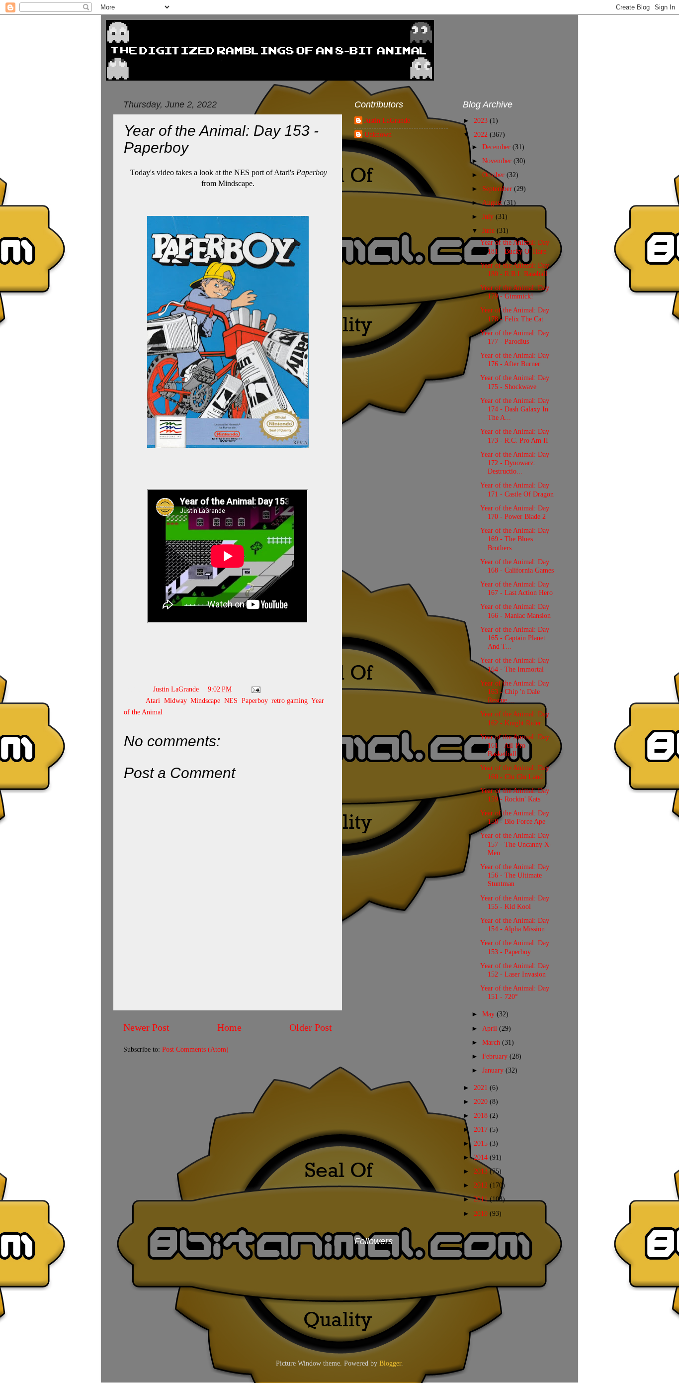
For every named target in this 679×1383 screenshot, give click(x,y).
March (492, 1042)
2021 (482, 1087)
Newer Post (146, 1027)
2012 (482, 1185)
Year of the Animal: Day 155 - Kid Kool (514, 902)
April (490, 1028)
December (497, 147)
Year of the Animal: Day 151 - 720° (514, 992)
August (493, 202)
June (489, 230)
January (494, 1070)
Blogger (390, 1363)
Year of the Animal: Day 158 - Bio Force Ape (514, 817)
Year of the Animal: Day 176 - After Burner (514, 359)
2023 (482, 120)
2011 (482, 1199)
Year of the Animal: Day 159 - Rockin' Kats (514, 795)
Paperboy (254, 700)
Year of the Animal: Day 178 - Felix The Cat (514, 314)
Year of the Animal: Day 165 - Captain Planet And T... (514, 638)
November (497, 161)
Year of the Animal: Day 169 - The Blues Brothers (514, 539)
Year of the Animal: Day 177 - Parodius (514, 337)
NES (231, 700)
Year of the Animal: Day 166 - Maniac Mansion (515, 610)
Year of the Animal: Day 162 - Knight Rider (514, 718)
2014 (482, 1157)
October (494, 175)
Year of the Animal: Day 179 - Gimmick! (514, 292)
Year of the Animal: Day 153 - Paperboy (514, 947)
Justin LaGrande (387, 120)
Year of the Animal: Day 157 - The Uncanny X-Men (516, 844)
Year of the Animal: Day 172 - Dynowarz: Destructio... (514, 463)
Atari (153, 700)
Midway (175, 700)
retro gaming (289, 700)
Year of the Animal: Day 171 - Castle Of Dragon (517, 489)
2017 (482, 1129)
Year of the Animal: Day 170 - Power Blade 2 (514, 512)
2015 (482, 1143)
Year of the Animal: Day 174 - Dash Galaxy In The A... (514, 409)
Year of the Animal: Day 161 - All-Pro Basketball (514, 745)
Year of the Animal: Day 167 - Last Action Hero (516, 588)
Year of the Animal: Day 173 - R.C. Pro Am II (514, 435)
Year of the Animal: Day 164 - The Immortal (514, 664)
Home (229, 1027)
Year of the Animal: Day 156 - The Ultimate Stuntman (514, 875)
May (489, 1014)
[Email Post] (255, 689)
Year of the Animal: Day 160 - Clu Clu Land (514, 772)
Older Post (310, 1027)
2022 (482, 134)
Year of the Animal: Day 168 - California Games (517, 566)
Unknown (378, 134)
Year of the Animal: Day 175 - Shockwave (514, 382)
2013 (482, 1171)
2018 (482, 1115)
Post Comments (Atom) (195, 1049)
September (498, 189)
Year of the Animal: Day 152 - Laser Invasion (514, 970)
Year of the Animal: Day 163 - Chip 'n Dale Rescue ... (514, 691)
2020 (482, 1101)
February (495, 1056)
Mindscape (205, 700)
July (489, 216)
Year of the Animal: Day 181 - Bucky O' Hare (514, 246)
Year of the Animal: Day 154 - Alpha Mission (514, 924)
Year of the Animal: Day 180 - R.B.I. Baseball (514, 269)
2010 (482, 1213)
